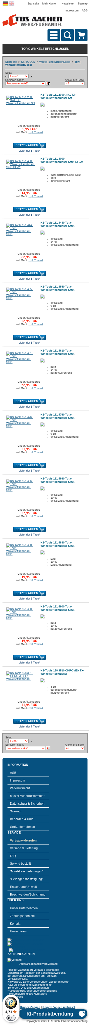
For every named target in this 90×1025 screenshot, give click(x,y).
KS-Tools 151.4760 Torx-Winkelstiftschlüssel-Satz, (57, 416)
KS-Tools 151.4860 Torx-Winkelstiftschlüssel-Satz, (57, 480)
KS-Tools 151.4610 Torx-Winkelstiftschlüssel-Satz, (57, 352)
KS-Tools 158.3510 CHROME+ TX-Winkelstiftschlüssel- (62, 672)
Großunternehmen (22, 827)
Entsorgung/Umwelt (23, 887)
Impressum (71, 10)
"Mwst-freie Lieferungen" (26, 871)
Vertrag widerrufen (23, 840)
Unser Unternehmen (24, 908)
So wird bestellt (20, 863)
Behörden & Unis (21, 819)
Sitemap (83, 3)
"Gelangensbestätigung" (26, 879)
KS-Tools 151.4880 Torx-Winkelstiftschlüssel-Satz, (57, 544)
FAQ (13, 856)
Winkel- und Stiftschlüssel (54, 61)
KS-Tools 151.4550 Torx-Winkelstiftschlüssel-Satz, (57, 288)
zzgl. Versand (35, 132)
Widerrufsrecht (20, 788)
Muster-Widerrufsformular (27, 796)
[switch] (11, 1018)
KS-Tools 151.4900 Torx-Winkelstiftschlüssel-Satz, (57, 608)
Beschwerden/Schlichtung (28, 894)
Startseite (33, 3)
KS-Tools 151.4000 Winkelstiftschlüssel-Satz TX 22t (61, 160)
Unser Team (18, 931)
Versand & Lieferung (24, 848)
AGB (85, 10)
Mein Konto (49, 3)
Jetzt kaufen (27, 145)
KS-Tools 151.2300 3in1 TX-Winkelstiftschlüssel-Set (58, 96)
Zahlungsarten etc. (22, 916)
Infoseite (63, 981)
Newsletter (68, 3)
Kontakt (15, 923)
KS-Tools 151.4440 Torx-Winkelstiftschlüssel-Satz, (57, 224)
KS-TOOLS (28, 61)
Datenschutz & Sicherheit (27, 803)
